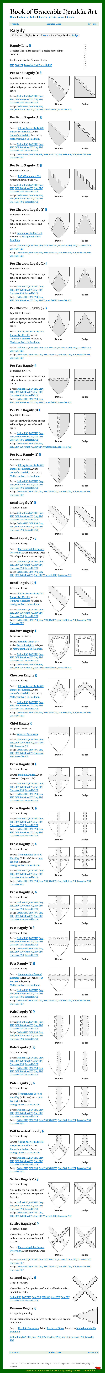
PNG (12, 65)
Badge (75, 35)
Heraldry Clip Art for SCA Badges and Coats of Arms (60, 1364)
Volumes (23, 17)
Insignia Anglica (26, 775)
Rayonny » (93, 24)
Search (70, 17)
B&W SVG (19, 99)
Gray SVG (28, 99)
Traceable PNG (31, 65)
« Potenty (14, 24)
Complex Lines (54, 24)
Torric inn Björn (25, 645)
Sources (43, 17)
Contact (13, 1366)
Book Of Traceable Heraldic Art (23, 1364)
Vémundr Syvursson (27, 734)
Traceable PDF (45, 65)
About (61, 17)
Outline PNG (22, 96)
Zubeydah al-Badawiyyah (29, 233)
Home (13, 17)
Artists (52, 17)
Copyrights (88, 1364)
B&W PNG (33, 96)
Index (33, 17)
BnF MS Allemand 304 (29, 176)
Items (45, 35)
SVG (17, 65)
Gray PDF (38, 99)
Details (37, 35)
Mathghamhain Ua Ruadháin (25, 139)
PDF (21, 65)
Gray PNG (43, 154)
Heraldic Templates (28, 641)
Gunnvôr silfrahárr (20, 135)
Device (66, 35)
